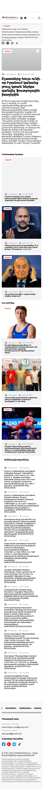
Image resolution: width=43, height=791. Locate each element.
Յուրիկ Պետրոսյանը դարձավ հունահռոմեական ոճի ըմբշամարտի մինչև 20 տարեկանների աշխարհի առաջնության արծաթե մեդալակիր (20, 449)
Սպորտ (8, 51)
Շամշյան (25, 468)
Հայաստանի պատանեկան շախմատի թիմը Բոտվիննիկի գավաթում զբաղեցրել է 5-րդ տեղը (21, 399)
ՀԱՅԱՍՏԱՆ (25, 708)
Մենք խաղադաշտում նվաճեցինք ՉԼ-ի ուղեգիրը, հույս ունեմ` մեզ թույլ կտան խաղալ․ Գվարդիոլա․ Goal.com (21, 247)
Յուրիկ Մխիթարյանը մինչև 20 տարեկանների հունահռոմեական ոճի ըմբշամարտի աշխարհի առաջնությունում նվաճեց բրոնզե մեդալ (21, 348)
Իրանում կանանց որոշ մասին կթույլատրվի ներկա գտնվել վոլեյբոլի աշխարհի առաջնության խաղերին (21, 198)
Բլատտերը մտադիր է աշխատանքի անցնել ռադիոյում (20, 295)
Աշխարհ (8, 160)
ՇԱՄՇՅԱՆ (10, 708)
